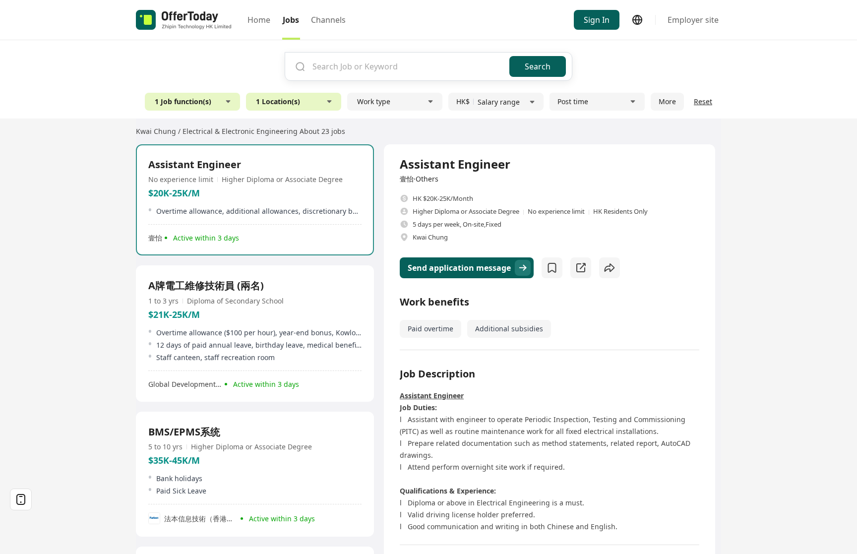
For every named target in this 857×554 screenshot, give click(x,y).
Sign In (597, 19)
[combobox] (407, 66)
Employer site (693, 19)
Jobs (291, 19)
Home (258, 19)
